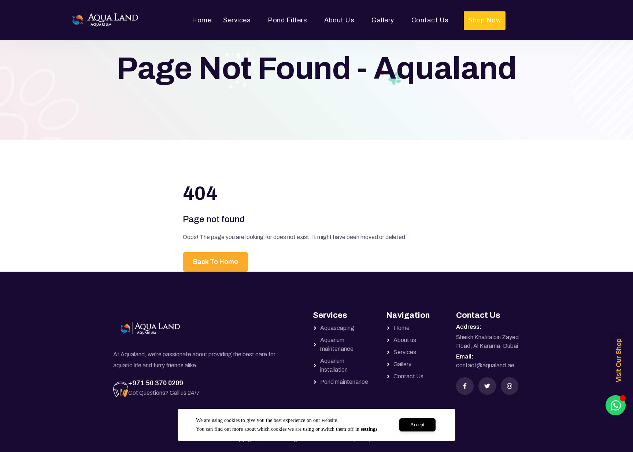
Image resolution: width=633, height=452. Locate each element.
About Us (339, 20)
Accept (417, 424)
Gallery (382, 20)
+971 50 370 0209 (155, 383)
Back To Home (215, 261)
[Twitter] (487, 386)
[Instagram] (509, 386)
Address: (468, 327)
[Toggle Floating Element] (616, 405)
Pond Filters (287, 20)
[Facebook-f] (465, 386)
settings (369, 429)
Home (201, 20)
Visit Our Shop (618, 360)
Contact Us (430, 20)
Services (237, 20)
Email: (464, 356)
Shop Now (484, 20)
